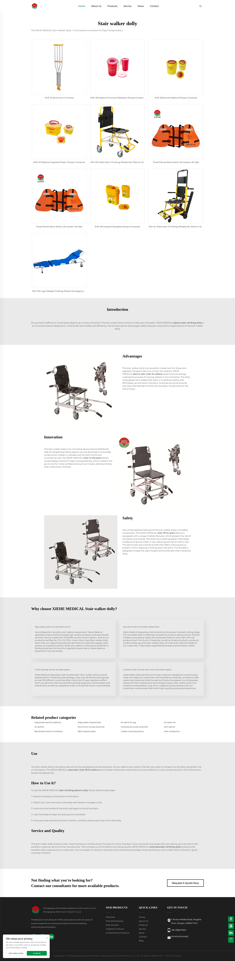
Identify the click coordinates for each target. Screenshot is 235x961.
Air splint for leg (128, 722)
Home (81, 6)
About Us (96, 6)
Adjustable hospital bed (89, 722)
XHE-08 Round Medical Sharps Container (176, 98)
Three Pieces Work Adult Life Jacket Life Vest (176, 162)
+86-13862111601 (178, 930)
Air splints (39, 727)
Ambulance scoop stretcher (134, 727)
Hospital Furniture (115, 929)
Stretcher (110, 917)
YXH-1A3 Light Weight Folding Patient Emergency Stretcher (63, 291)
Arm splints (169, 727)
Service (127, 6)
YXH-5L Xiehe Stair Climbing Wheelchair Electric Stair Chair (179, 226)
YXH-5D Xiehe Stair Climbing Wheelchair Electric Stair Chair (121, 162)
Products (112, 6)
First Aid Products (114, 921)
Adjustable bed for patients (48, 722)
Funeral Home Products (117, 933)
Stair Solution (112, 925)
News (141, 6)
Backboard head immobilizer (49, 731)
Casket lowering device (132, 731)
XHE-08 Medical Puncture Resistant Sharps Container (118, 98)
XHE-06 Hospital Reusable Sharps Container (117, 226)
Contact (154, 6)
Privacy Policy (173, 956)
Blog (141, 941)
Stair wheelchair (172, 731)
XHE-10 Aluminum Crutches (59, 98)
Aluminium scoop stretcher (91, 727)
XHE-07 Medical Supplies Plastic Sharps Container (59, 162)
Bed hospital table (87, 731)
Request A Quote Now (185, 883)
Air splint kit (170, 722)
